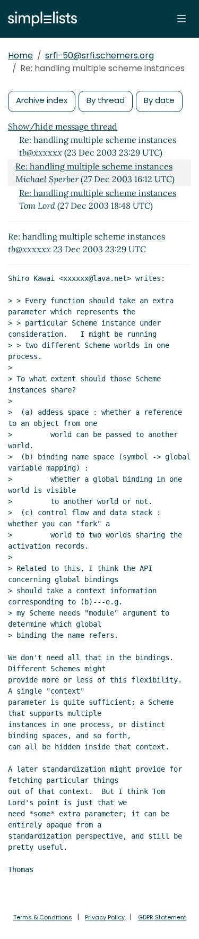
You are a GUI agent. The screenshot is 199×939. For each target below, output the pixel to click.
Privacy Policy (105, 917)
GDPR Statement (162, 917)
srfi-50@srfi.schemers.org (99, 55)
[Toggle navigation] (181, 18)
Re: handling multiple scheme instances (93, 166)
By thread (105, 100)
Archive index (41, 100)
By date (159, 100)
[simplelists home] (40, 19)
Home (20, 55)
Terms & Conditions (42, 917)
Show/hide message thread (62, 126)
